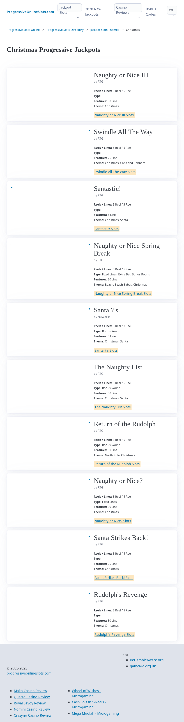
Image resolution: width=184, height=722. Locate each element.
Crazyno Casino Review (32, 715)
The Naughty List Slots (113, 407)
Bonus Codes (151, 12)
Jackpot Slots (65, 10)
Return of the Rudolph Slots (117, 464)
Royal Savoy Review (30, 703)
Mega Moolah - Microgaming (95, 713)
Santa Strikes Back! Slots (114, 577)
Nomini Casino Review (32, 709)
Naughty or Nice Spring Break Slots (123, 293)
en (171, 10)
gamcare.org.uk (143, 666)
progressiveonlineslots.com (29, 673)
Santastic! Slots (107, 229)
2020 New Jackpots (93, 12)
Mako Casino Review (30, 690)
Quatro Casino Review (32, 697)
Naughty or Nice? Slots (113, 521)
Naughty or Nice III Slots (114, 115)
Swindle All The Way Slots (115, 172)
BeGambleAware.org (147, 660)
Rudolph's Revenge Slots (114, 634)
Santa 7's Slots (106, 350)
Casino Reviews (122, 10)
